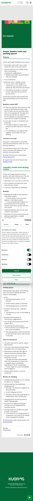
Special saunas (7, 430)
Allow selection (16, 275)
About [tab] (27, 224)
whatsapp (25, 435)
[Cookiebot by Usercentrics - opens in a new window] (24, 220)
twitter (29, 435)
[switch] (29, 254)
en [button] (21, 2)
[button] (30, 2)
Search (27, 2)
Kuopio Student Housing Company (6, 2)
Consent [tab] (6, 224)
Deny (16, 279)
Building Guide (7, 161)
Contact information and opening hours (16, 487)
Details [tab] (16, 224)
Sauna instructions (9, 157)
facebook (27, 435)
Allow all (16, 270)
